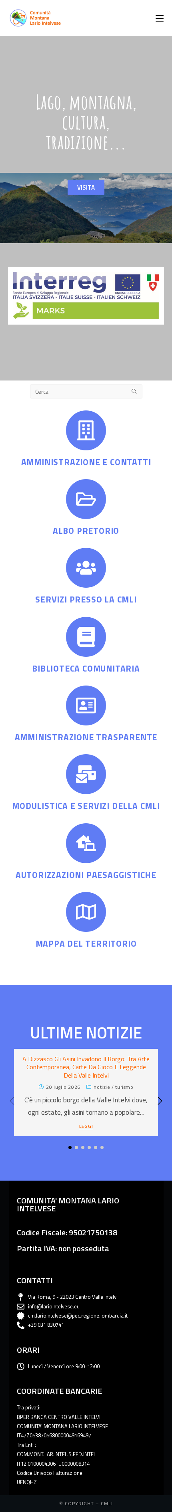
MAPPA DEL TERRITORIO (86, 943)
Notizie (102, 1087)
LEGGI (86, 1127)
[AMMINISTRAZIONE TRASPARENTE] (86, 705)
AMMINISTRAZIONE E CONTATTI (86, 462)
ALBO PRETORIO (86, 530)
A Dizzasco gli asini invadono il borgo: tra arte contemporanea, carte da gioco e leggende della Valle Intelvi (86, 1067)
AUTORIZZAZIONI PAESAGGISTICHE (86, 874)
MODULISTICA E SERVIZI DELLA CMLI (86, 805)
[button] (160, 1101)
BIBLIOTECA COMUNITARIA (86, 668)
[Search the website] (86, 390)
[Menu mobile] (160, 18)
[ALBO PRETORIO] (86, 499)
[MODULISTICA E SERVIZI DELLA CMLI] (86, 774)
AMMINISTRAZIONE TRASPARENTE (86, 737)
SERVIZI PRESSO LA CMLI (86, 599)
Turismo (124, 1087)
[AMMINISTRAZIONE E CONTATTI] (86, 430)
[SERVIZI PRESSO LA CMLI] (86, 568)
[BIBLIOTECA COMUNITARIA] (86, 637)
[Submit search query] (134, 391)
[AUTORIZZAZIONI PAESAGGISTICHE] (86, 843)
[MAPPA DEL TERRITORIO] (86, 912)
